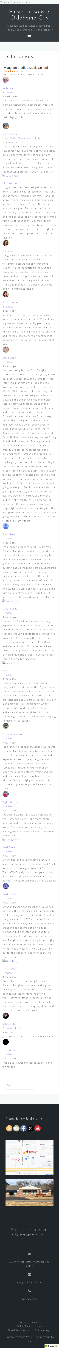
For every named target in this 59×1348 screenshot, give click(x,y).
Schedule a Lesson (19, 1330)
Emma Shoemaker (13, 734)
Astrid (47, 1336)
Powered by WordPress (18, 1336)
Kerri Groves (10, 847)
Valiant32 (8, 670)
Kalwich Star (10, 1023)
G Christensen (11, 302)
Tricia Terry (9, 968)
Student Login (43, 1330)
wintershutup (10, 88)
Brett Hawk (9, 534)
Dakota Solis (10, 608)
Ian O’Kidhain (10, 133)
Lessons (35, 1322)
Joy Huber (8, 251)
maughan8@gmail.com (29, 1282)
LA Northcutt (10, 183)
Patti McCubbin (11, 894)
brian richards (11, 1050)
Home (22, 1322)
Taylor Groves (10, 802)
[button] (29, 71)
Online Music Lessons (29, 1326)
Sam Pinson (9, 357)
